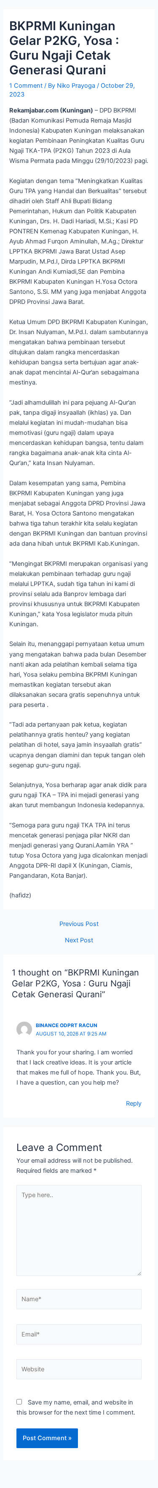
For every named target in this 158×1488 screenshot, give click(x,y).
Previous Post (79, 924)
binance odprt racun (66, 1025)
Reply (134, 1103)
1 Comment (26, 85)
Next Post (79, 940)
